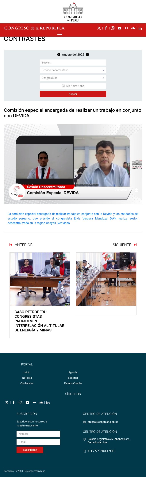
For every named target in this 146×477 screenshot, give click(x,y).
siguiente (122, 244)
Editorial (73, 377)
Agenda (73, 372)
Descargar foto (124, 189)
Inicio (27, 372)
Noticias (27, 377)
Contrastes (26, 383)
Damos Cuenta (73, 383)
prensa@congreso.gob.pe (103, 421)
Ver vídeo (63, 223)
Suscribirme (30, 449)
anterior (23, 244)
